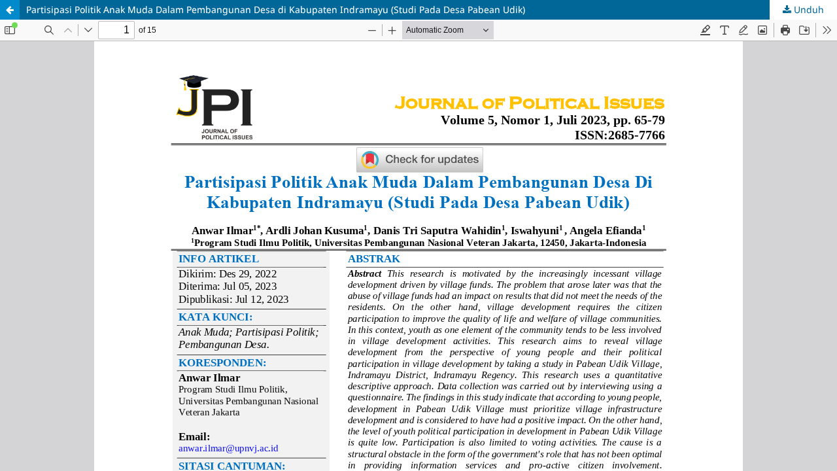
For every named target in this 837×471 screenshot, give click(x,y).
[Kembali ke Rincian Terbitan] (10, 10)
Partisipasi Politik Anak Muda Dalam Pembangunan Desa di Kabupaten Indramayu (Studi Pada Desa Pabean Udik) (275, 9)
